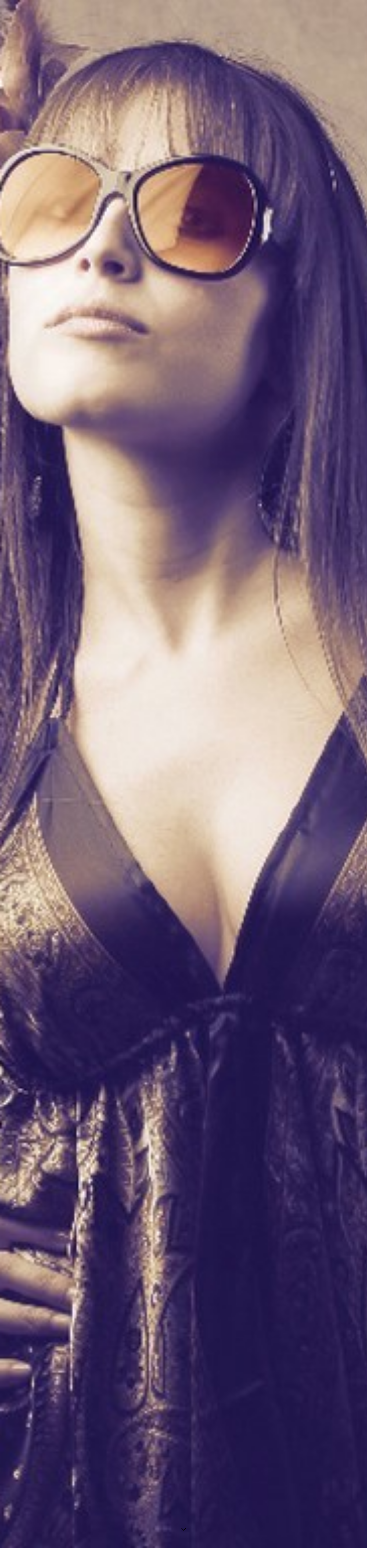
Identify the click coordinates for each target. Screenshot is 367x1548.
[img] (183, 774)
